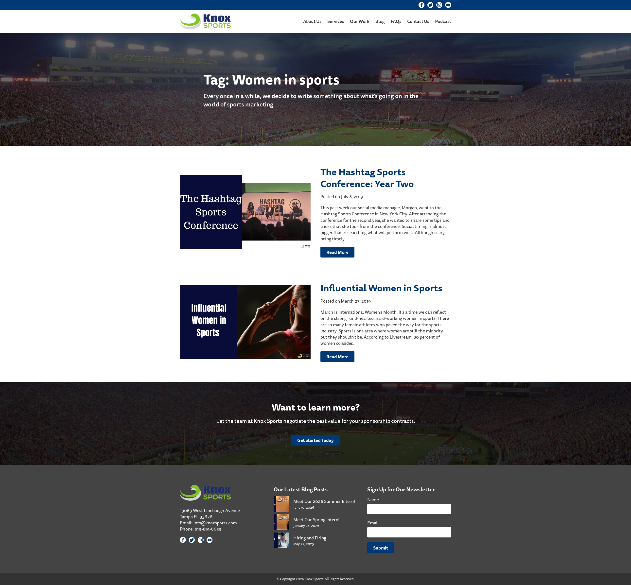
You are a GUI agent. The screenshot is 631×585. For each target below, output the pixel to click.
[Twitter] (430, 5)
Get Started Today (315, 440)
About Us (312, 21)
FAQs (396, 21)
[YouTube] (448, 5)
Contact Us (418, 21)
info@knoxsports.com (215, 522)
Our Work (359, 21)
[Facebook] (421, 5)
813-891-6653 (208, 528)
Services (335, 21)
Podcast (443, 21)
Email (373, 522)
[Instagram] (439, 5)
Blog (380, 21)
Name (373, 499)
